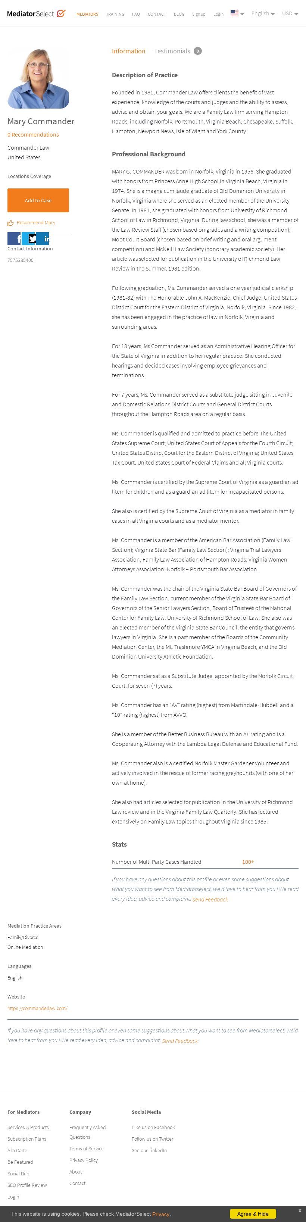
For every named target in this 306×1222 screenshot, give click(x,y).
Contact (157, 14)
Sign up (199, 14)
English (260, 13)
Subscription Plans (26, 1138)
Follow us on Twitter (152, 1138)
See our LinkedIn (149, 1150)
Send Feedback (180, 1040)
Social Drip (18, 1173)
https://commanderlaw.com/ (37, 1008)
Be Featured (20, 1162)
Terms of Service (86, 1148)
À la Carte (17, 1150)
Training (115, 14)
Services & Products (28, 1127)
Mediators (87, 14)
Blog (179, 14)
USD (287, 13)
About (75, 1171)
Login (218, 14)
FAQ (136, 14)
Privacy (160, 1214)
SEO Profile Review (27, 1185)
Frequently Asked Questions (87, 1132)
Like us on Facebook (153, 1127)
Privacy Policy (83, 1160)
